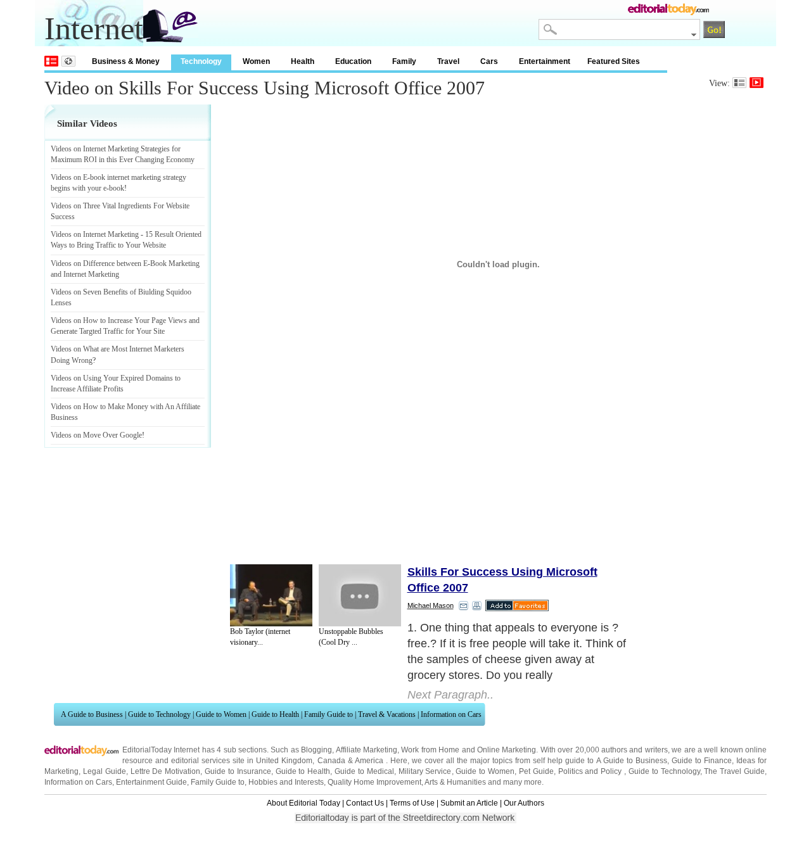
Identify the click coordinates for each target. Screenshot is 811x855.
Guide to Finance (702, 760)
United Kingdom (284, 760)
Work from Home (430, 749)
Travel (448, 61)
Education (353, 61)
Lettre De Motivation (166, 771)
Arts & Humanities (455, 782)
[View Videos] (756, 82)
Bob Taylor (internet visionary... (260, 637)
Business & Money (126, 61)
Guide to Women (221, 714)
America (369, 760)
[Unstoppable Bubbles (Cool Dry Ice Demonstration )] (360, 595)
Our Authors (524, 803)
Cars (489, 61)
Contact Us (365, 803)
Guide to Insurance (238, 771)
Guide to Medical (364, 771)
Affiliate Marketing (366, 749)
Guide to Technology (159, 714)
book (116, 188)
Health (302, 61)
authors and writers (634, 749)
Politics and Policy (591, 771)
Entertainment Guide (151, 782)
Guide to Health (275, 714)
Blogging (316, 749)
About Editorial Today (303, 803)
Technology (201, 61)
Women (256, 61)
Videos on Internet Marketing (95, 234)
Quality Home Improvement (374, 782)
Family (404, 61)
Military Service (425, 771)
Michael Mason (430, 605)
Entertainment (544, 61)
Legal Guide (104, 771)
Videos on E (69, 177)
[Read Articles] (739, 82)
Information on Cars (451, 714)
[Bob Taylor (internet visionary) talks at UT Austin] (271, 595)
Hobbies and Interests (286, 782)
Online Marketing (506, 749)
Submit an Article (469, 803)
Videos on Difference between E (99, 263)
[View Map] (68, 61)
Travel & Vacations (387, 714)
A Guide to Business (92, 714)
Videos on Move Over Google (96, 435)
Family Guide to (328, 714)
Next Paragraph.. (450, 694)
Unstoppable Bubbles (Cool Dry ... (351, 637)
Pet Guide (536, 771)
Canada (331, 760)
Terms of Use (412, 803)
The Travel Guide (734, 771)
